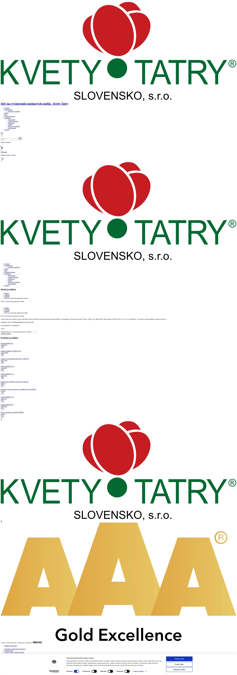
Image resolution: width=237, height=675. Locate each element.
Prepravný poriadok (14, 111)
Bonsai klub (11, 120)
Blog (5, 115)
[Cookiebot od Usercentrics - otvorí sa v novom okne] (54, 671)
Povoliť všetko (179, 659)
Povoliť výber (179, 664)
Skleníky (7, 296)
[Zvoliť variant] (2, 347)
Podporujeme (12, 128)
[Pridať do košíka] (2, 393)
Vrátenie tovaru (8, 650)
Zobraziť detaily (138, 671)
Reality (10, 125)
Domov (6, 293)
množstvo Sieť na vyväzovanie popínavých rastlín (15, 332)
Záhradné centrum (9, 116)
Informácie (7, 118)
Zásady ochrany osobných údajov (14, 652)
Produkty (7, 108)
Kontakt (6, 130)
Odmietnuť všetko (179, 669)
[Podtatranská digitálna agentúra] (37, 643)
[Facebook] (1, 521)
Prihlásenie (4, 152)
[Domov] (118, 520)
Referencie (11, 123)
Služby (6, 113)
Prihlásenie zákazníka (10, 646)
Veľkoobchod (8, 110)
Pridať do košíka (5, 334)
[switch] (94, 671)
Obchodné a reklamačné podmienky (15, 649)
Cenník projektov (13, 121)
